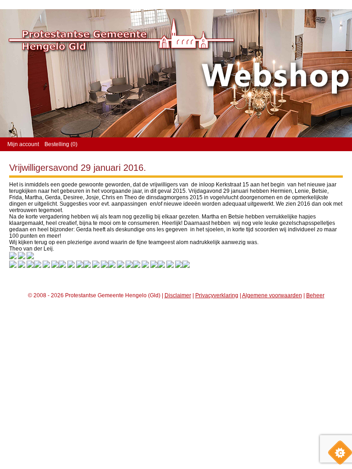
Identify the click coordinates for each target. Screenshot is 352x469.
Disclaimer (178, 295)
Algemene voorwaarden (272, 295)
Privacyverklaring (216, 295)
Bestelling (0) (60, 144)
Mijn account (23, 144)
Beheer (315, 295)
